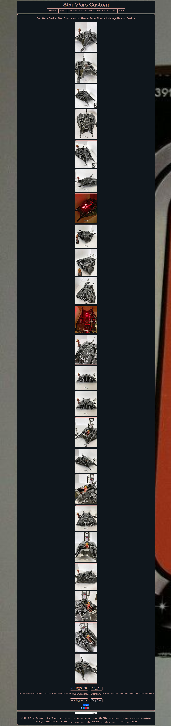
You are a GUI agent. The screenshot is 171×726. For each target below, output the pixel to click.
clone (107, 722)
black (50, 717)
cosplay (94, 718)
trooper (67, 718)
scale (77, 722)
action (87, 718)
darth (111, 718)
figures (71, 722)
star (64, 721)
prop (102, 722)
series (48, 721)
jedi (29, 718)
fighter (56, 718)
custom (121, 721)
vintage (39, 721)
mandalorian (146, 718)
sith (73, 718)
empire (83, 722)
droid (113, 722)
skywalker (136, 718)
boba (128, 722)
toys (131, 718)
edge (60, 718)
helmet (122, 718)
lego (23, 717)
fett (33, 718)
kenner (95, 721)
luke (88, 722)
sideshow (80, 718)
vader (127, 718)
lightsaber (40, 718)
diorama (103, 718)
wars (56, 721)
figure (134, 721)
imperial (117, 718)
